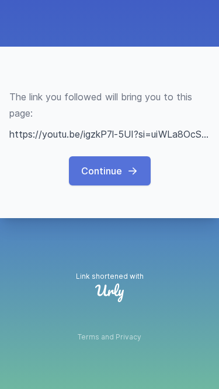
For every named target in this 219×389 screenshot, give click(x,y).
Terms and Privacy (109, 336)
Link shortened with (110, 276)
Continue (101, 171)
